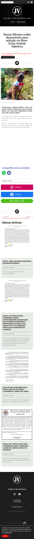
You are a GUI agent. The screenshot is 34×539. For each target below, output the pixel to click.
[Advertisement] (17, 148)
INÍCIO (13, 22)
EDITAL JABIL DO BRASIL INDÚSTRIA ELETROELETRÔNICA (17, 262)
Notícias (16, 52)
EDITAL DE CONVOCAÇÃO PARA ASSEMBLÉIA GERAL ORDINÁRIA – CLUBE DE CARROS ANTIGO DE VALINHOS (16, 447)
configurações (8, 532)
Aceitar (5, 536)
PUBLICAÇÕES (21, 22)
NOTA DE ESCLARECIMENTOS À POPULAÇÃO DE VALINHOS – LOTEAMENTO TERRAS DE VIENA (16, 389)
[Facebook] (31, 2)
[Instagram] (28, 2)
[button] (4, 173)
